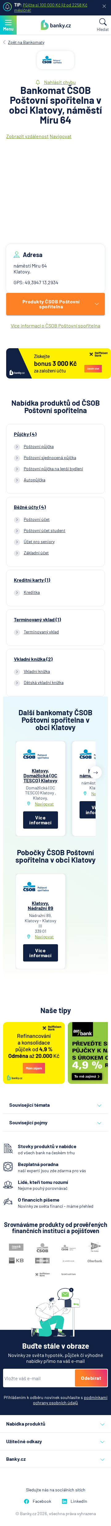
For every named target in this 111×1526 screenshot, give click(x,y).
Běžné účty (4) (30, 507)
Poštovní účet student (44, 530)
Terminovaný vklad (41, 631)
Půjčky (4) (25, 434)
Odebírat (91, 1378)
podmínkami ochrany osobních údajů (70, 1400)
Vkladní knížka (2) (33, 659)
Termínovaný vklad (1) (37, 619)
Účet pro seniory (39, 541)
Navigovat (61, 136)
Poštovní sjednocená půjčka (50, 457)
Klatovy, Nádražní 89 (40, 905)
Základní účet (36, 552)
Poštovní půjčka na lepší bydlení (53, 468)
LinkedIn (79, 1501)
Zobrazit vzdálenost (27, 136)
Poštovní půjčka (39, 446)
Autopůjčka (34, 479)
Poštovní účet (37, 519)
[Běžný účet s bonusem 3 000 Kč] (58, 363)
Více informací (40, 819)
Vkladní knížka (37, 671)
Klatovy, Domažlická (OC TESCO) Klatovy (40, 775)
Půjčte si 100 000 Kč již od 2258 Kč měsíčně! (50, 7)
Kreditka (32, 592)
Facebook (42, 1501)
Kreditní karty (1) (32, 579)
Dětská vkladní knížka (44, 682)
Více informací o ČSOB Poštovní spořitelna (55, 325)
